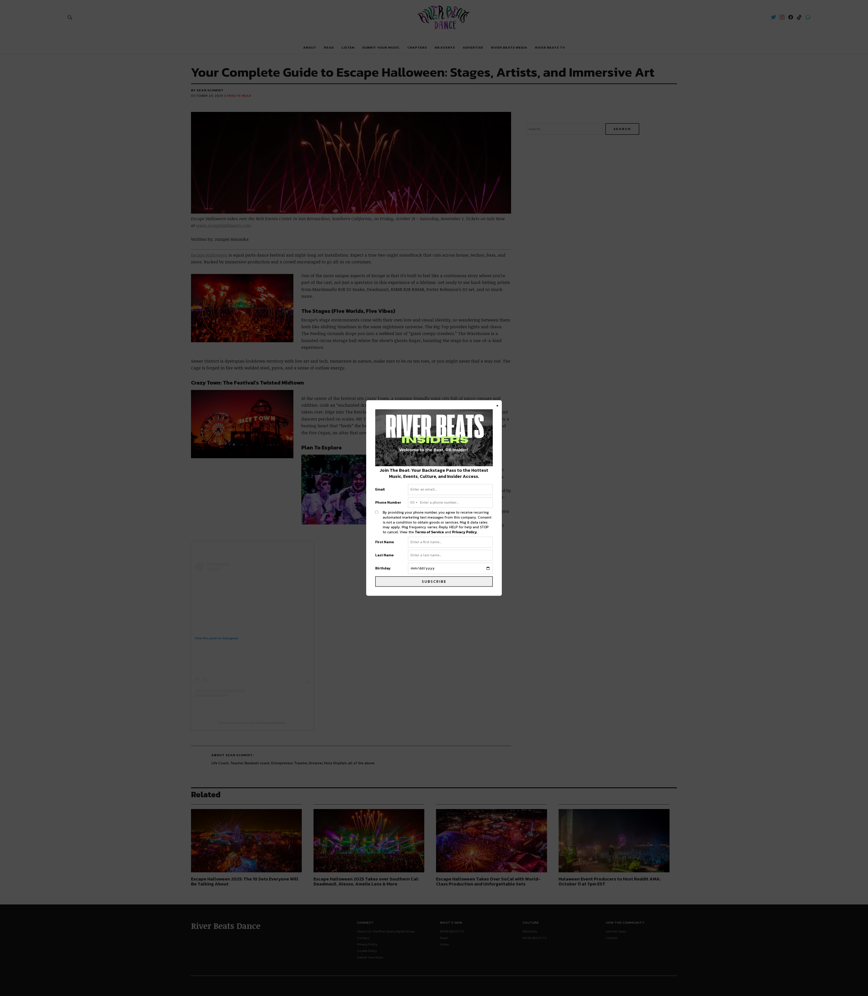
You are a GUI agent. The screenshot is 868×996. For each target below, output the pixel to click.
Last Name (384, 555)
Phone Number (388, 502)
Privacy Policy (464, 532)
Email (380, 489)
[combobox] (413, 502)
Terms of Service (429, 532)
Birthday (383, 568)
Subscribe (434, 581)
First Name (384, 542)
